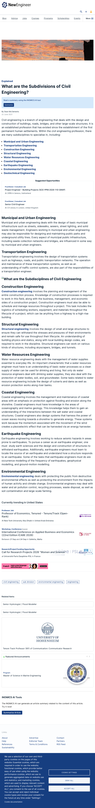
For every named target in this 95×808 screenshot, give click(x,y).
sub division (28, 582)
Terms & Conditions (38, 744)
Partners (61, 741)
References (7, 744)
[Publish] (86, 11)
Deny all (69, 780)
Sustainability (8, 747)
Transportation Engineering (20, 145)
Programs (48, 18)
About (5, 738)
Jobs (24, 18)
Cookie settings (69, 772)
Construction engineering (17, 291)
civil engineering (11, 582)
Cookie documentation (13, 802)
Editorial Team (36, 741)
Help (4, 741)
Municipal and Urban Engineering (24, 141)
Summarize (9, 105)
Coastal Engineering (16, 161)
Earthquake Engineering (18, 165)
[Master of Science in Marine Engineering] (76, 674)
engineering (72, 582)
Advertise (33, 738)
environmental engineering (50, 582)
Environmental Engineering (20, 169)
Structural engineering (15, 328)
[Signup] (91, 11)
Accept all (69, 789)
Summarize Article (12, 712)
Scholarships (63, 18)
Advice (14, 18)
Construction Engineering (19, 149)
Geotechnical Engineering (19, 173)
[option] (47, 674)
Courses (35, 18)
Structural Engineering (17, 153)
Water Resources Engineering (21, 157)
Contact (60, 738)
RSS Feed (61, 744)
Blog (4, 18)
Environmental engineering (18, 476)
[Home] (18, 5)
